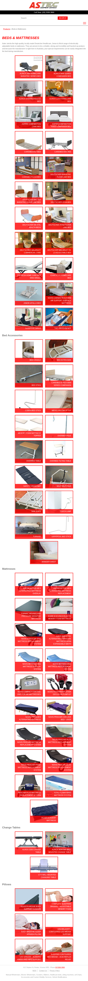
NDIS (34, 971)
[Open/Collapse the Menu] (84, 23)
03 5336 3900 (60, 967)
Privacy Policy (55, 971)
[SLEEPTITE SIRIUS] (28, 326)
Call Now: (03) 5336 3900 (44, 12)
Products (6, 29)
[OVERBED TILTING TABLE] (59, 458)
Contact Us (43, 971)
